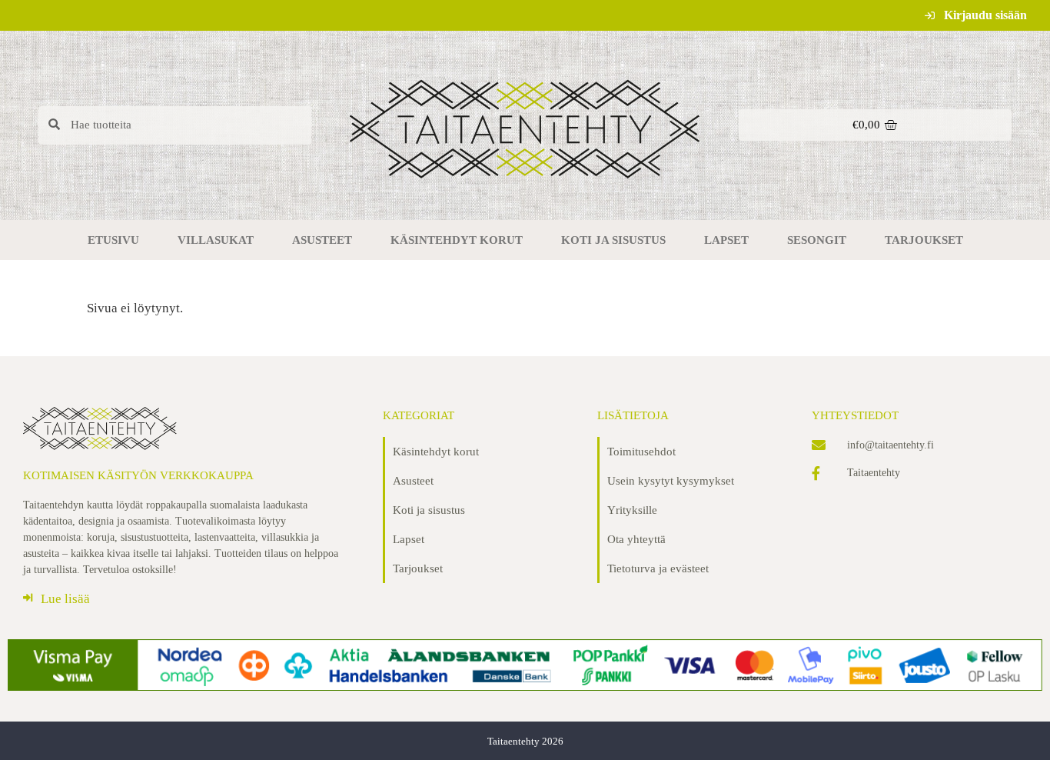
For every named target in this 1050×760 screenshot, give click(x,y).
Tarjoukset (924, 240)
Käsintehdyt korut (456, 240)
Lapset (726, 240)
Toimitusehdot (641, 451)
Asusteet (322, 240)
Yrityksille (632, 510)
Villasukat (216, 240)
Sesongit (816, 240)
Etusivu (113, 240)
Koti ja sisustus (613, 240)
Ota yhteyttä (636, 539)
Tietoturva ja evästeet (658, 568)
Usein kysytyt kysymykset (670, 481)
